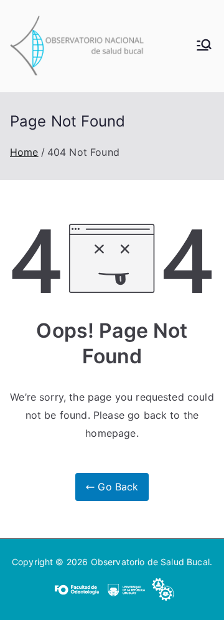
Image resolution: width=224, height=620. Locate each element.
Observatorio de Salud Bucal (150, 561)
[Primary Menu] (204, 46)
